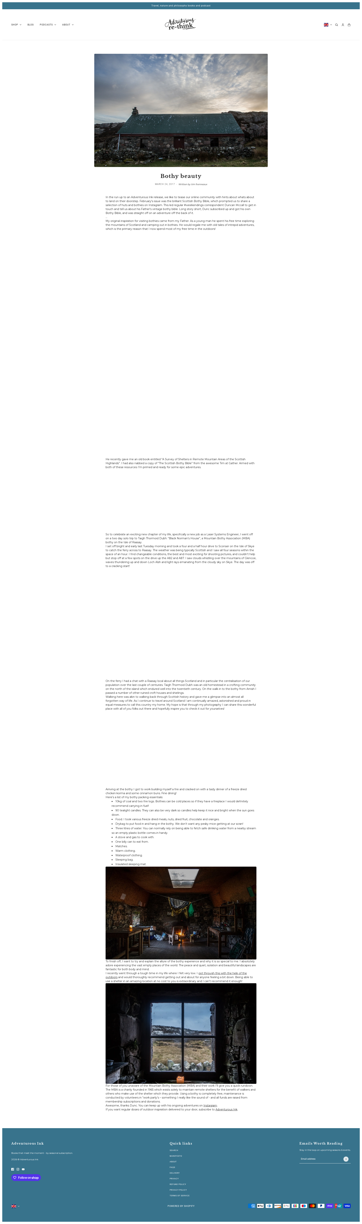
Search (174, 1150)
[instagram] (18, 1169)
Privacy (174, 1179)
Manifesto (176, 1156)
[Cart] (349, 24)
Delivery (175, 1173)
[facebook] (12, 1169)
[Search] (336, 24)
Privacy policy (178, 1190)
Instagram (210, 1105)
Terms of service (180, 1196)
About (173, 1162)
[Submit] (345, 1159)
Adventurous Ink (226, 1109)
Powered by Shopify (181, 1206)
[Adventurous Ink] (181, 24)
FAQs (172, 1167)
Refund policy (178, 1184)
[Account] (342, 24)
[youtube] (23, 1169)
